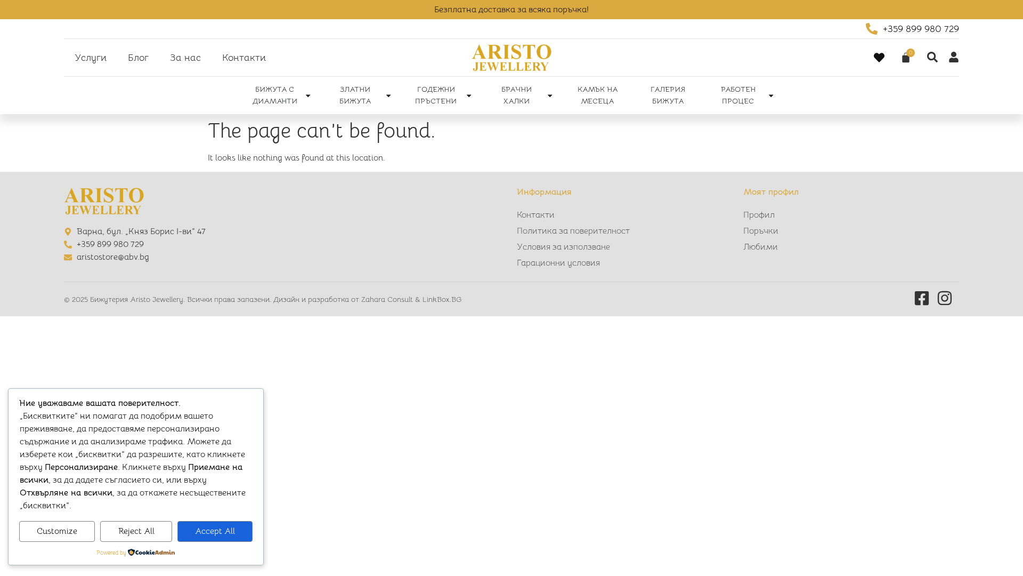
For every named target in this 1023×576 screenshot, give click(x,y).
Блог (138, 57)
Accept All (215, 531)
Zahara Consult (388, 299)
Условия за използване (563, 247)
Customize (57, 531)
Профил (759, 215)
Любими (760, 247)
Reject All (136, 531)
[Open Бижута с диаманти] (308, 95)
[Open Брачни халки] (550, 95)
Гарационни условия (558, 263)
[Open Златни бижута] (388, 95)
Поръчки (760, 231)
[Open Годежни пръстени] (469, 95)
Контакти (244, 57)
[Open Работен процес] (771, 95)
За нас (185, 57)
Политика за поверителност (573, 231)
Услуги (91, 57)
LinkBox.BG (442, 299)
